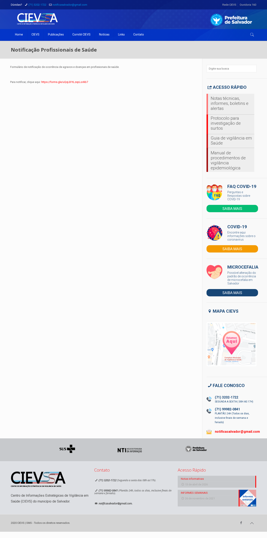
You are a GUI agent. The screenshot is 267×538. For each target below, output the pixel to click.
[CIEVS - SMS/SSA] (37, 18)
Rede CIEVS (229, 4)
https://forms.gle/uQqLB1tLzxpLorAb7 (64, 82)
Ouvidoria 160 (248, 4)
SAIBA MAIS (232, 208)
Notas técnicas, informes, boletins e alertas (229, 103)
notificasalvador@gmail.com (70, 4)
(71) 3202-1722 (37, 4)
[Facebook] (241, 523)
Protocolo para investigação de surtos (226, 123)
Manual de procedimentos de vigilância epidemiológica (228, 160)
